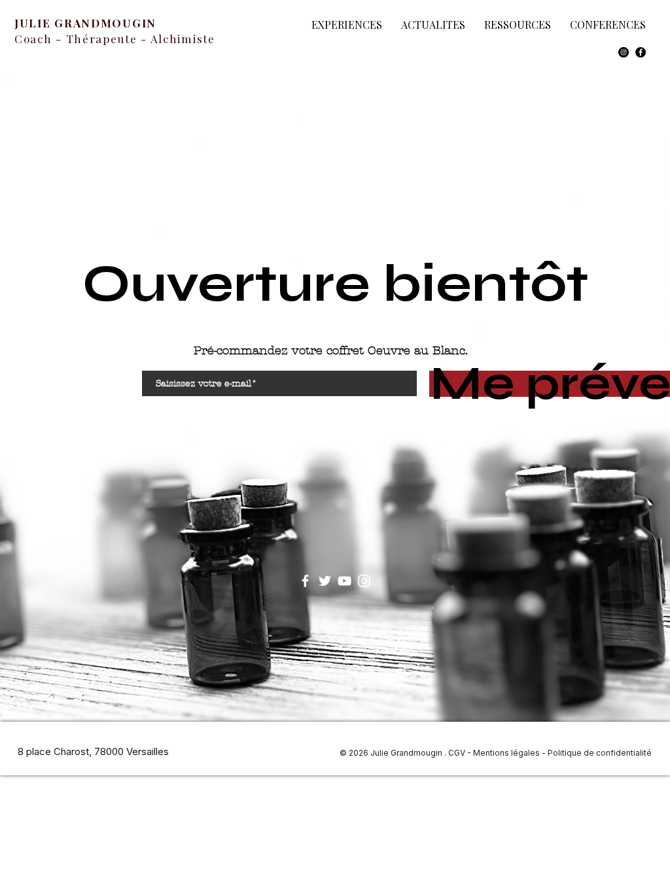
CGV (456, 753)
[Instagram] (623, 52)
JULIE (34, 23)
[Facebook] (640, 52)
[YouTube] (344, 581)
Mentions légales (506, 753)
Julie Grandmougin (407, 753)
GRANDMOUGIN (105, 23)
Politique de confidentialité (600, 753)
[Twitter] (325, 581)
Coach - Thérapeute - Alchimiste (114, 38)
